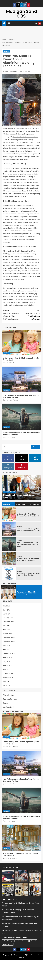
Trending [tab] (35, 504)
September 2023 (9, 654)
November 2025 (9, 622)
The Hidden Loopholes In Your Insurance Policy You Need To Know (27, 544)
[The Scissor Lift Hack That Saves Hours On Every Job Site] (9, 573)
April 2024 (6, 650)
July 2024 (6, 646)
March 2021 (7, 685)
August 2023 (7, 658)
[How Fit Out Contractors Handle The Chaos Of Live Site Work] (9, 558)
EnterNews (31, 955)
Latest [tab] (7, 504)
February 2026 (8, 618)
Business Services (9, 491)
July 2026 (6, 606)
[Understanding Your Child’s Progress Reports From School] (21, 342)
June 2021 (7, 681)
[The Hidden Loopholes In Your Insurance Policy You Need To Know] (21, 417)
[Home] (4, 23)
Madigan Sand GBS (21, 14)
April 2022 (6, 670)
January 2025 (8, 634)
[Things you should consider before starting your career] (8, 592)
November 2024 (9, 642)
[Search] (36, 23)
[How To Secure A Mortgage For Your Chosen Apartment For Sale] (21, 379)
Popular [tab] (21, 504)
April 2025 (6, 630)
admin (6, 71)
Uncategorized (8, 707)
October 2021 (8, 674)
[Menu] (9, 23)
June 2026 (7, 610)
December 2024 (9, 638)
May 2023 (6, 662)
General (6, 51)
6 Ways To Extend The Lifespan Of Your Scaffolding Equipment (11, 314)
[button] (9, 23)
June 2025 (7, 626)
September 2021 (9, 678)
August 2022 (7, 666)
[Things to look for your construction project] (21, 487)
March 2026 (7, 614)
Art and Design (21, 590)
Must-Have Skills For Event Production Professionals (32, 314)
